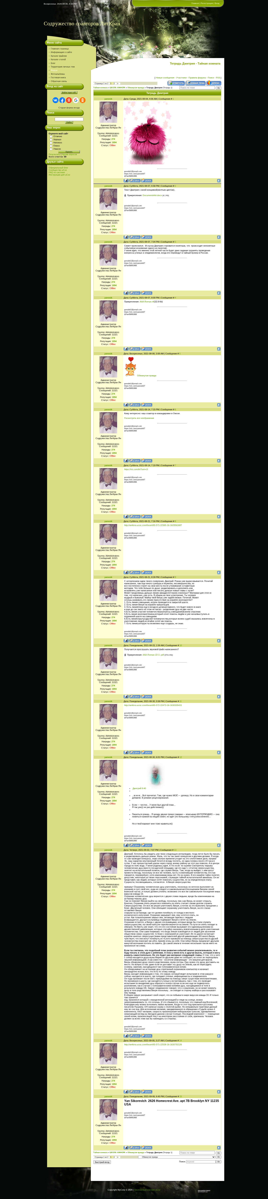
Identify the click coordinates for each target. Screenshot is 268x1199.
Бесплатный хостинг (144, 1190)
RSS (218, 77)
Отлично (57, 136)
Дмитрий (137, 788)
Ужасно (57, 149)
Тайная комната (100, 88)
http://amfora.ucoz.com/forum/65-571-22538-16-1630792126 (153, 1044)
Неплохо (57, 142)
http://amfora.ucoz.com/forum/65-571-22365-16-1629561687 (153, 525)
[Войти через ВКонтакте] (55, 100)
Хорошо (57, 139)
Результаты (54, 154)
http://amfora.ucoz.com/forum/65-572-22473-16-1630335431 (153, 705)
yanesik (108, 99)
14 (180, 1040)
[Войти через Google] (76, 100)
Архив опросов (69, 154)
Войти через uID (69, 93)
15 (181, 1096)
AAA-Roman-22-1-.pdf (153, 655)
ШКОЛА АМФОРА (117, 88)
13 (175, 850)
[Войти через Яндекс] (69, 100)
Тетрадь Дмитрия (154, 88)
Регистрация (207, 3)
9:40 (144, 788)
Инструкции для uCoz (59, 175)
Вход (217, 3)
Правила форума (197, 77)
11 (181, 701)
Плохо (56, 146)
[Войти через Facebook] (62, 100)
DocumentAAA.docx (152, 195)
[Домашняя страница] (146, 180)
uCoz (157, 1190)
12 (181, 757)
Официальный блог (58, 167)
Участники (181, 77)
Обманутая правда (136, 88)
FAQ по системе (57, 172)
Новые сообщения (165, 77)
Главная (195, 3)
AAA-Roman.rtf (147, 301)
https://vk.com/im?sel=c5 (136, 469)
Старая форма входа (69, 107)
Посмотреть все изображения (139, 418)
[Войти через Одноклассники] (83, 100)
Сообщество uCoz (58, 170)
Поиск (211, 77)
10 (181, 645)
